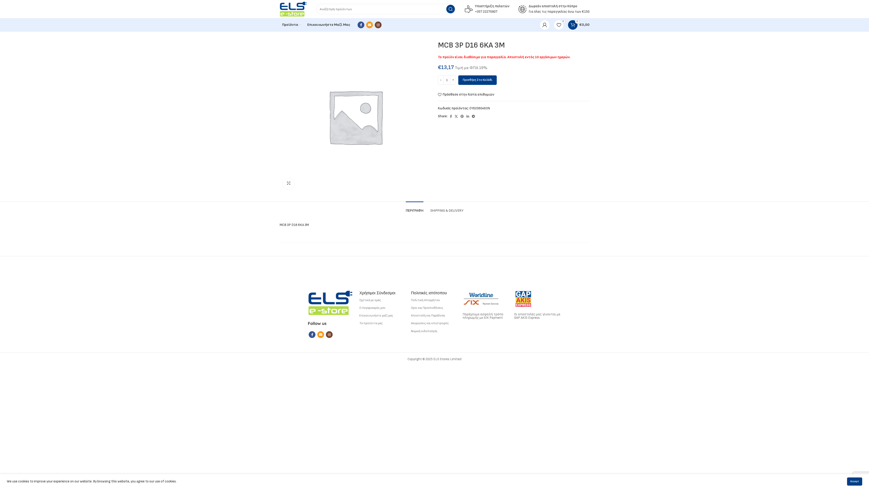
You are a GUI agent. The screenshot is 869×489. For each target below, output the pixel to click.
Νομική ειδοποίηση (424, 331)
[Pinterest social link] (462, 116)
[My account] (545, 24)
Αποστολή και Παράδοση (428, 315)
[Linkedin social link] (467, 116)
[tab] (414, 208)
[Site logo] (293, 9)
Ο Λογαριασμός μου (372, 308)
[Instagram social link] (378, 25)
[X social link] (456, 116)
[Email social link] (369, 25)
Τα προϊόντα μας (371, 323)
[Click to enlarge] (288, 183)
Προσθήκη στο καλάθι (477, 80)
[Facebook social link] (361, 25)
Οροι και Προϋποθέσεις (427, 308)
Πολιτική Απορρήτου (425, 300)
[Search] (450, 9)
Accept (854, 481)
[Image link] (330, 302)
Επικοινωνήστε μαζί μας (376, 315)
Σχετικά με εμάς (370, 300)
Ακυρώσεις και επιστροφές (430, 323)
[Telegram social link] (473, 116)
